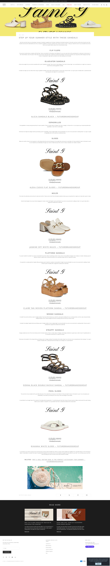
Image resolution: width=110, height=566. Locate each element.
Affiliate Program (49, 551)
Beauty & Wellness (55, 4)
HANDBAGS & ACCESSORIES (38, 4)
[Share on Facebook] (60, 495)
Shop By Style (86, 4)
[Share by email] (86, 495)
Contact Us (48, 543)
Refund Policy (48, 545)
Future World (95, 4)
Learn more (99, 562)
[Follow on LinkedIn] (15, 557)
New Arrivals (20, 4)
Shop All (13, 4)
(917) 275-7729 (91, 542)
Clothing (28, 4)
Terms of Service (49, 549)
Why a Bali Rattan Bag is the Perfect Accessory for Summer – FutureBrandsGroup (58, 460)
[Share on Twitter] (69, 495)
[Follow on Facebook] (3, 557)
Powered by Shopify (19, 561)
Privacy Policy (48, 547)
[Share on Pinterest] (78, 495)
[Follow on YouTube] (12, 557)
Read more (27, 531)
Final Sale (69, 4)
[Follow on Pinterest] (9, 557)
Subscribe (7, 552)
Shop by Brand (77, 4)
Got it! (98, 563)
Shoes (47, 4)
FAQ (46, 553)
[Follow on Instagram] (6, 557)
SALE (64, 4)
